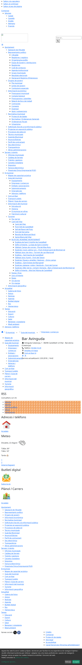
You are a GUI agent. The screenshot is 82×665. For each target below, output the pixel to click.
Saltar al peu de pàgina (12, 6)
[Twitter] (15, 632)
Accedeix (4, 431)
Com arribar (10, 368)
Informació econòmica (14, 517)
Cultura (8, 620)
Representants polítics (14, 512)
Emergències (13, 361)
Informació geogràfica (14, 589)
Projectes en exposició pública (17, 525)
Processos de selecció (13, 528)
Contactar (5, 11)
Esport (7, 617)
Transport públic (11, 371)
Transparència (10, 543)
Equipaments (13, 345)
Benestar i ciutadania (13, 625)
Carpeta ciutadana (12, 558)
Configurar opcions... (8, 662)
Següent (11, 465)
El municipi (10, 332)
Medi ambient (10, 628)
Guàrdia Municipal (12, 533)
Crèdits (48, 632)
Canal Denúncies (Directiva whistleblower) (63, 645)
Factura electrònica (12, 564)
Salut (7, 623)
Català (10, 16)
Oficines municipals (12, 551)
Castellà (11, 18)
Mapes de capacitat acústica (16, 571)
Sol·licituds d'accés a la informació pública (21, 522)
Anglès (11, 21)
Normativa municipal (13, 520)
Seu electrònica (11, 540)
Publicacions (10, 412)
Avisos (7, 410)
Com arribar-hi (30, 353)
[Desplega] (17, 333)
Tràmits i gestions (12, 556)
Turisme (8, 384)
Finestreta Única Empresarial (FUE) (19, 566)
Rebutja (68, 662)
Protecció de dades (53, 637)
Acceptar (76, 662)
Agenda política (11, 407)
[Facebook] (19, 632)
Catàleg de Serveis (12, 553)
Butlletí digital (10, 605)
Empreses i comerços (50, 332)
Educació (8, 615)
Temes (4, 612)
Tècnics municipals (12, 530)
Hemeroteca (10, 610)
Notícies (8, 402)
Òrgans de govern (12, 515)
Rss (6, 607)
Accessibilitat (51, 642)
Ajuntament (6, 507)
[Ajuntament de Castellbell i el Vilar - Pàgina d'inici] (14, 38)
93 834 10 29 (36, 348)
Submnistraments (15, 358)
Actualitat (5, 592)
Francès (11, 26)
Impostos (8, 561)
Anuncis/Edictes (11, 535)
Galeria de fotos (11, 594)
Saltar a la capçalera (11, 1)
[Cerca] (58, 41)
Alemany (11, 23)
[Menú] (2, 44)
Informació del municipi (14, 584)
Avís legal (49, 640)
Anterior (4, 465)
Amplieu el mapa (31, 350)
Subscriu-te (5, 484)
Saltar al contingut (10, 4)
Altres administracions (14, 546)
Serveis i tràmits (7, 548)
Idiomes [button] (8, 13)
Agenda (8, 404)
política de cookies (21, 657)
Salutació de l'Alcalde (13, 510)
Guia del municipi (28, 332)
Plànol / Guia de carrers (14, 581)
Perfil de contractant (13, 538)
